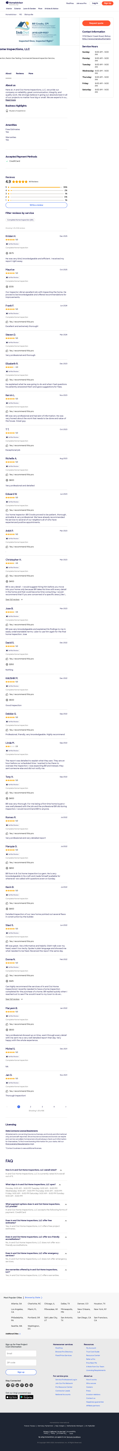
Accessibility (71, 1432)
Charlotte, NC (34, 1303)
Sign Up (107, 3)
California (53, 1432)
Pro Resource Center (63, 1387)
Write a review (36, 205)
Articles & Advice (51, 9)
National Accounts (62, 1394)
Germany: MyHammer (45, 1426)
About (8, 73)
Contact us (90, 1398)
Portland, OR (34, 1317)
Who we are (91, 1383)
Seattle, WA (16, 1326)
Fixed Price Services (63, 1355)
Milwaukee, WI (51, 1309)
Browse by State (32, 1297)
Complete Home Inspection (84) (20, 220)
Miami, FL (32, 1309)
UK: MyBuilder (90, 1426)
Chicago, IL (49, 1303)
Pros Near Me (91, 1363)
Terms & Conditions (74, 1437)
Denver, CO (83, 1303)
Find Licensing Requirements (17, 1144)
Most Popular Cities (13, 1297)
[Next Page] (65, 1106)
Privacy (46, 1432)
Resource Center (93, 1355)
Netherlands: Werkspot (75, 1426)
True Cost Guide (92, 1352)
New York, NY (100, 1309)
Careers (89, 1387)
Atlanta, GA (16, 1303)
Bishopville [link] (29, 14)
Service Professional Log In (66, 1380)
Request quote (96, 23)
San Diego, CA (84, 1317)
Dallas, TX (65, 1303)
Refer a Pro (90, 1359)
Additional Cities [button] (12, 1334)
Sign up (21, 1372)
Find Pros (59, 1348)
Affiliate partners (93, 1406)
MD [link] (20, 14)
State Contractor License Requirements (22, 1131)
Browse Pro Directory (64, 1352)
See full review (13, 599)
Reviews (20, 73)
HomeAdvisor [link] (11, 14)
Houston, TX (99, 1303)
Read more (11, 100)
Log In (95, 3)
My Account (91, 1348)
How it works (91, 1380)
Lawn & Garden (29, 9)
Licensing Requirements (96, 1370)
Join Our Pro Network (64, 1383)
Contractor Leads (62, 1391)
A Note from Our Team (95, 1367)
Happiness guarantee (95, 1402)
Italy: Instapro (60, 1426)
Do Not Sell (61, 1432)
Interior (9, 9)
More (40, 9)
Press (88, 1391)
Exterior (17, 9)
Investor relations (93, 1394)
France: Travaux (29, 1426)
